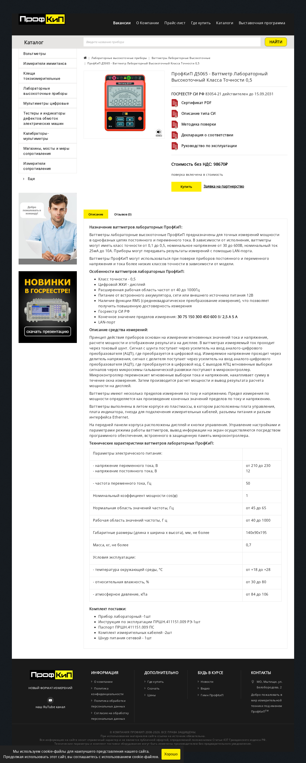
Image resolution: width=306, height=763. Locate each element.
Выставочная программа (262, 22)
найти (275, 41)
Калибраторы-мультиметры (36, 136)
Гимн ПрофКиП (212, 695)
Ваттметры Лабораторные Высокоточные (181, 58)
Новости (207, 682)
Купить (186, 186)
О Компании (147, 22)
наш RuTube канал (50, 707)
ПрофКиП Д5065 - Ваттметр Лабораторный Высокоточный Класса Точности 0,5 (143, 63)
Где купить (201, 22)
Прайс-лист (174, 22)
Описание (95, 214)
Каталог (33, 42)
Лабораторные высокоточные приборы (45, 91)
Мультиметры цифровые (46, 103)
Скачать (153, 688)
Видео (205, 688)
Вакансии (122, 22)
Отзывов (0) (123, 214)
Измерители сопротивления (37, 166)
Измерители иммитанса (44, 63)
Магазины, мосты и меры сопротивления (46, 151)
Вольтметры (34, 54)
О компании (103, 682)
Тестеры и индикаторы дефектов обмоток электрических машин (44, 118)
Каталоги (224, 22)
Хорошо (171, 754)
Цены (151, 695)
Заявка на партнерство (224, 186)
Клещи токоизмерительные (41, 76)
